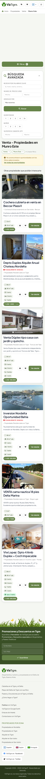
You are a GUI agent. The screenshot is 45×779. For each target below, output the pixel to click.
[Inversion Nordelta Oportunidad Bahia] (22, 397)
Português (34, 747)
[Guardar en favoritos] (25, 225)
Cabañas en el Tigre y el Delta (12, 686)
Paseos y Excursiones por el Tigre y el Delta (17, 694)
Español (9, 747)
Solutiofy (23, 770)
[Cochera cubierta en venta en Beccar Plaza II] (22, 186)
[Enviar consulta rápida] (20, 225)
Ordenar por (9, 99)
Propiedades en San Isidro (11, 742)
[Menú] (41, 4)
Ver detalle (35, 225)
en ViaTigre (9, 705)
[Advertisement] (22, 37)
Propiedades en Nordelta (11, 727)
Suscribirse (24, 658)
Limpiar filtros (31, 152)
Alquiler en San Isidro (9, 738)
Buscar (23, 109)
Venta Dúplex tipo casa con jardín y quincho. (20, 339)
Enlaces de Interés (8, 712)
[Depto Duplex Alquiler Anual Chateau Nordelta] (22, 247)
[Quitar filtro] (9, 152)
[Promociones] (21, 4)
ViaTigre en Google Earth (11, 709)
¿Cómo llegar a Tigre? (10, 697)
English (21, 747)
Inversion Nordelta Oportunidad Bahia (15, 415)
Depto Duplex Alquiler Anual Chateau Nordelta (21, 264)
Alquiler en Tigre (8, 735)
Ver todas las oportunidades (14, 162)
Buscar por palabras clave (15, 83)
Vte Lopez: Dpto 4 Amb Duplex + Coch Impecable (19, 554)
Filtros (23, 64)
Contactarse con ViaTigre (11, 716)
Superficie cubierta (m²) (13, 131)
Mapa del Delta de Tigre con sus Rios (15, 690)
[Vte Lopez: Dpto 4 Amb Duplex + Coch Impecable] (22, 536)
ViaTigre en (14, 753)
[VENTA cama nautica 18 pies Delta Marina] (22, 476)
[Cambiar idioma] (34, 4)
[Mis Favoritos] (27, 4)
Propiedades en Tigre (9, 731)
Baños (6, 123)
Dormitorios (9, 115)
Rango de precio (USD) (13, 91)
